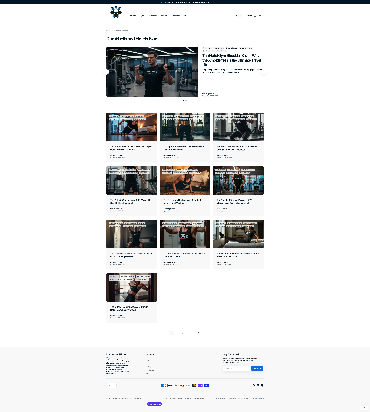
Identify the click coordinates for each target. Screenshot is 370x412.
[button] (248, 16)
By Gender (149, 358)
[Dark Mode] (238, 15)
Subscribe (257, 368)
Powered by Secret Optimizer (134, 398)
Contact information (257, 398)
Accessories (149, 364)
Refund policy (220, 398)
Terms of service (243, 398)
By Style (148, 361)
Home (108, 30)
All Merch (149, 367)
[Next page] (198, 333)
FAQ (147, 373)
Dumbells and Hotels (118, 398)
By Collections (150, 370)
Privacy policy (231, 398)
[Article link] (185, 72)
